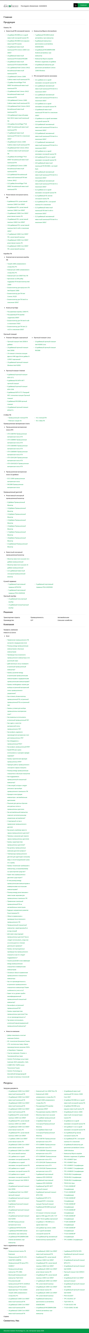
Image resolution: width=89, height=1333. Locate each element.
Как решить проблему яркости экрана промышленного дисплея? (18, 831)
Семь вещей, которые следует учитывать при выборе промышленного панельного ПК (17, 788)
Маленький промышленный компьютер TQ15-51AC (17, 1276)
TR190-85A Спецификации (72, 1180)
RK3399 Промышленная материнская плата (15, 486)
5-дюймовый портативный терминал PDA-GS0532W (44, 586)
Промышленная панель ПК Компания (17, 1252)
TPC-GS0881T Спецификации (73, 1168)
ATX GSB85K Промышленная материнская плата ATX (45, 1146)
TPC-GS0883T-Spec (70, 1159)
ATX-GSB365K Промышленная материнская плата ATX (17, 447)
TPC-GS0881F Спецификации (73, 1165)
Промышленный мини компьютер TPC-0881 (15, 1270)
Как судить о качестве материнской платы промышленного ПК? (14, 726)
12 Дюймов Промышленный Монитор (16, 515)
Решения (8, 612)
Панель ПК (7, 27)
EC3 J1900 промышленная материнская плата (16, 480)
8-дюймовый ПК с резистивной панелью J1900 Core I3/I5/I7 (17, 203)
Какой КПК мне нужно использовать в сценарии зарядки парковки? (18, 753)
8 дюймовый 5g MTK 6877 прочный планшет (44, 1187)
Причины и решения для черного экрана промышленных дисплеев (18, 837)
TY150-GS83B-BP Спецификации (69, 1199)
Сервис (6, 1316)
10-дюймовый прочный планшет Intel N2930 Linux (45, 343)
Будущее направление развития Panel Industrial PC (17, 912)
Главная (83, 5)
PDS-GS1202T (68, 1295)
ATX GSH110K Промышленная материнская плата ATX (46, 1164)
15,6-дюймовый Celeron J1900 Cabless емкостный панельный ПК (18, 102)
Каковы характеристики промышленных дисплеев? (16, 843)
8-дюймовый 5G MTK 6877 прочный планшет (16, 382)
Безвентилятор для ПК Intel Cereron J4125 (16, 295)
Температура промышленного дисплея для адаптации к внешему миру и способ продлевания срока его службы (18, 858)
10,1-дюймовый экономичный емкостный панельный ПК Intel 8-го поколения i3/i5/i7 (46, 89)
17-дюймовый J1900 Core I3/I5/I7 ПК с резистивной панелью (17, 235)
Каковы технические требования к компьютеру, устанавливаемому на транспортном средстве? (18, 868)
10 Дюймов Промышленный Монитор (16, 510)
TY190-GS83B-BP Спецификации (69, 1229)
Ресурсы (8, 1083)
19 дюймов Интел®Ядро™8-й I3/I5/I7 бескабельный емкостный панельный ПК (17, 159)
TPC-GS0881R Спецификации (74, 1171)
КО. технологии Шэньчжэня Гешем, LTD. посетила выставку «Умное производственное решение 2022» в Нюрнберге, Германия (18, 1046)
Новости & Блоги (10, 632)
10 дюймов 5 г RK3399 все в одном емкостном (45, 1223)
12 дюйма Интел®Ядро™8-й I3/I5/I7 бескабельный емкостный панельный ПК (17, 85)
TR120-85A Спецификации (72, 1174)
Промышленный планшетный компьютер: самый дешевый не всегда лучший (17, 928)
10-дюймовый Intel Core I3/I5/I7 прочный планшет (18, 1193)
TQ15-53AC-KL (69, 1301)
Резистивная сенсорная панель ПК (17, 196)
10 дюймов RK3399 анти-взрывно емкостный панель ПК (74, 1107)
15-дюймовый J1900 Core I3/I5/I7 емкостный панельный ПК (18, 1098)
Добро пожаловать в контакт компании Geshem (16, 1037)
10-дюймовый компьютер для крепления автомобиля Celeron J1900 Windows (45, 67)
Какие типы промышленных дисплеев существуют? (16, 876)
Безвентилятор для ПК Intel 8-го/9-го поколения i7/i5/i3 (18, 322)
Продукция (9, 22)
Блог (8, 636)
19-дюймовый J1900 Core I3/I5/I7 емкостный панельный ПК (18, 1104)
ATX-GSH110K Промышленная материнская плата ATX (17, 459)
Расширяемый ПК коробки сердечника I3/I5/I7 (15, 316)
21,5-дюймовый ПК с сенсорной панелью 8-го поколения (45, 203)
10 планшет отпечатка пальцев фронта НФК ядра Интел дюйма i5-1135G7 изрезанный (18, 356)
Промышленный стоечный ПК (18, 418)
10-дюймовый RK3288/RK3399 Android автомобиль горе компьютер (45, 53)
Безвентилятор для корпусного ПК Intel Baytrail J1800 (18, 289)
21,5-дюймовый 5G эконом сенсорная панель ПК (43, 197)
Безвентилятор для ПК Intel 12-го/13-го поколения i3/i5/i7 (17, 328)
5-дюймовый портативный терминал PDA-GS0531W (16, 591)
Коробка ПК (8, 254)
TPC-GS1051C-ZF (70, 1298)
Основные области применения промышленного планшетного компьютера (17, 975)
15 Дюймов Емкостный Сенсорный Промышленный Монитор (45, 1124)
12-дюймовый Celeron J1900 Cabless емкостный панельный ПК (18, 78)
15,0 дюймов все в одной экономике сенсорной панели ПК (45, 105)
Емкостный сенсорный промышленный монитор (15, 553)
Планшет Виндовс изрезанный (17, 337)
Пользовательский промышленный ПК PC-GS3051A (19, 1282)
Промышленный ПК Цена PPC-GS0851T (18, 1264)
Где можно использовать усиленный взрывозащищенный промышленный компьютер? (17, 1023)
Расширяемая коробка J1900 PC (18, 311)
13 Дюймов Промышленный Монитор (16, 521)
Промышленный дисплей (13, 492)
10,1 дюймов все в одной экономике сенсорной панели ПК (45, 81)
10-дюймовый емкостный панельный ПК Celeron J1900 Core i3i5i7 (73, 1094)
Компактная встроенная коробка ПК (17, 258)
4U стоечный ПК (41, 418)
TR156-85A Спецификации (72, 1177)
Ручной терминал (10, 581)
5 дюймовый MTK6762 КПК (17, 1228)
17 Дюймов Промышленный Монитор (16, 533)
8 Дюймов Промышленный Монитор (16, 504)
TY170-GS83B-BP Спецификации (69, 1211)
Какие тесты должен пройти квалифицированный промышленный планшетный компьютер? (16, 998)
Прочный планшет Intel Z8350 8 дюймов (17, 343)
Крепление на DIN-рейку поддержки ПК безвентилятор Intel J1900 (18, 281)
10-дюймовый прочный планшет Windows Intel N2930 (17, 364)
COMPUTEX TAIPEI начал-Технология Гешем (16, 1066)
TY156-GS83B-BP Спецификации (69, 1205)
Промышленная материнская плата (17, 424)
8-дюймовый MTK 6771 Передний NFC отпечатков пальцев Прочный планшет (18, 395)
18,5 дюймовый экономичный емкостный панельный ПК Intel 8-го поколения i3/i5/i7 (46, 175)
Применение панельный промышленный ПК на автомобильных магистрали (16, 904)
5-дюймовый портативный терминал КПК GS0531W (44, 1176)
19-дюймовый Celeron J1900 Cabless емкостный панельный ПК (18, 143)
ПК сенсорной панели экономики (45, 76)
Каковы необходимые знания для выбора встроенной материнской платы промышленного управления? (18, 689)
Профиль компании (11, 630)
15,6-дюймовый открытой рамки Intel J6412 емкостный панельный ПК (18, 118)
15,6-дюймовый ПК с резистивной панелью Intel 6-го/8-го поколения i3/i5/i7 (18, 228)
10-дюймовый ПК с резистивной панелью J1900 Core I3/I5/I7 (17, 209)
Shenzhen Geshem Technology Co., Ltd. (16, 1331)
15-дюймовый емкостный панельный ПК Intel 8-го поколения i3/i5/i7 (46, 112)
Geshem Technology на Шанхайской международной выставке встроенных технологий (18, 1074)
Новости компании (12, 1031)
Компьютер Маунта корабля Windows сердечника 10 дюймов (45, 60)
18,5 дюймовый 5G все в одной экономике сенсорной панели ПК (45, 158)
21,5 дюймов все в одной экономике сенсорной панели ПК (45, 191)
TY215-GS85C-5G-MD (71, 1307)
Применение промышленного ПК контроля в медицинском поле (18, 641)
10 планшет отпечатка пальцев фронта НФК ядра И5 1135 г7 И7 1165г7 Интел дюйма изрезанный (47, 1216)
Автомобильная (63, 617)
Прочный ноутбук (10, 596)
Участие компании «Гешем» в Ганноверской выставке (17, 1054)
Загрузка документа (11, 1088)
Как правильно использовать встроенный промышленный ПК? (18, 718)
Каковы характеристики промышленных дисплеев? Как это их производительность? (17, 1014)
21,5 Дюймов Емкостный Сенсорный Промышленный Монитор (45, 1132)
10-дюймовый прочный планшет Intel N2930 (18, 1199)
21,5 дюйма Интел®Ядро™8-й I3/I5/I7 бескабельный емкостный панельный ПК (17, 186)
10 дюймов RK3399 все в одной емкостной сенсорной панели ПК (18, 36)
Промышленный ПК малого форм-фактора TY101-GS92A (17, 1288)
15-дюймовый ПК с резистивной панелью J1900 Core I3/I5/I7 (17, 221)
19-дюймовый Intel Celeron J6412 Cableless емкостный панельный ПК (18, 151)
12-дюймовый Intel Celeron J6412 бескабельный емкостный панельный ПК (18, 94)
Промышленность (37, 617)
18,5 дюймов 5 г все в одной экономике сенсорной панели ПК (74, 1128)
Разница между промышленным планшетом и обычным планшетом (18, 772)
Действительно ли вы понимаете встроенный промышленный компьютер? (18, 666)
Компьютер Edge (12, 308)
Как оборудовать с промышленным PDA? (14, 742)
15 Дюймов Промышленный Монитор (16, 527)
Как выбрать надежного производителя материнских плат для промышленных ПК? (18, 735)
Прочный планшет (10, 334)
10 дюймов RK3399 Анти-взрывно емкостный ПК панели (18, 42)
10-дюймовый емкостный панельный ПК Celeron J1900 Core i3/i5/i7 (18, 50)
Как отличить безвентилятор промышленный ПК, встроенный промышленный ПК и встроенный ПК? (18, 701)
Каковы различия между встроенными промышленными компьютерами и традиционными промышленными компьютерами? (18, 677)
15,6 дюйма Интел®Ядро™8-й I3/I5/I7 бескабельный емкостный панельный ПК (17, 127)
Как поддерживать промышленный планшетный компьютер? (16, 779)
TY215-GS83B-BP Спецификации (69, 1235)
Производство (9, 620)
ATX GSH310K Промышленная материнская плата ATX (46, 1170)
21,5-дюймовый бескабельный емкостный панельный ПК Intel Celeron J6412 (17, 177)
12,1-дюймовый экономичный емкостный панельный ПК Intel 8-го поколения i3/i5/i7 (46, 97)
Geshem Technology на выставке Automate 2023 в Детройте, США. (18, 1060)
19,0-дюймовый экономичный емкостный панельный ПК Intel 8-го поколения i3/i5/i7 (46, 184)
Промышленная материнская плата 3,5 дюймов (16, 473)
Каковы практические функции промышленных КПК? (17, 760)
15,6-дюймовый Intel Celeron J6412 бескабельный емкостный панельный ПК (18, 109)
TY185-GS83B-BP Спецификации (69, 1217)
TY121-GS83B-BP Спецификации (69, 1193)
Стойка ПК (7, 415)
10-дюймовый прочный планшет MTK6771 (17, 409)
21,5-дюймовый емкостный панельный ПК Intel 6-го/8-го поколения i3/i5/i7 (44, 210)
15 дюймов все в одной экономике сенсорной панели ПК (46, 120)
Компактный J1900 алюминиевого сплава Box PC (18, 271)
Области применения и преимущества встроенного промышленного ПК (16, 919)
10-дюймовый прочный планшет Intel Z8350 (17, 349)
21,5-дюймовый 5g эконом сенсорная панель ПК (72, 1134)
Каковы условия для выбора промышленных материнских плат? (16, 711)
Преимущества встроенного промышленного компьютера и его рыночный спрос (18, 658)
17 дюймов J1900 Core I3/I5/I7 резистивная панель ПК (17, 1140)
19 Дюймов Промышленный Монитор (16, 539)
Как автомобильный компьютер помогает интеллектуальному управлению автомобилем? (17, 815)
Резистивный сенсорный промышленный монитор (15, 497)
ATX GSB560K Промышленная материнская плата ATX (46, 1158)
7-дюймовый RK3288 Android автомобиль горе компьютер (44, 36)
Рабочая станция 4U (15, 420)
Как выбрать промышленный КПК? (18, 747)
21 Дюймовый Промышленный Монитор (17, 545)
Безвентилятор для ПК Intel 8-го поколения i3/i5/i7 (17, 301)
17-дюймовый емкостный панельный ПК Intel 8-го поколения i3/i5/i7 (18, 136)
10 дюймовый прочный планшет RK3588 (45, 349)
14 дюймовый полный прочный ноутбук (18, 606)
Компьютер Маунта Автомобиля (45, 31)
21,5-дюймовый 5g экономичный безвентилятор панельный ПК (46, 1238)
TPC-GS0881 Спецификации (73, 1239)
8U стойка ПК (40, 420)
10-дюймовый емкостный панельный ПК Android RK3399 (17, 63)
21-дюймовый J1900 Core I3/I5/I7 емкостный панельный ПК (18, 1110)
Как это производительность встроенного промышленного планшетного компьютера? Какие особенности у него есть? (18, 986)
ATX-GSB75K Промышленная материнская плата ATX (17, 435)
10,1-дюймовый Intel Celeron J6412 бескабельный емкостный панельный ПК (18, 70)
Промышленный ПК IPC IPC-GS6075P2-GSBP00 (17, 1258)
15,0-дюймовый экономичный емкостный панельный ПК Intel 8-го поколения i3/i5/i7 (46, 127)
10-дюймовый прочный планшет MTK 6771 (18, 1211)
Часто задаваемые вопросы (14, 1245)
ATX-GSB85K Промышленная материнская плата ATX (17, 441)
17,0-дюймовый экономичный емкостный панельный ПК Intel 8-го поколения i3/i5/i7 (46, 145)
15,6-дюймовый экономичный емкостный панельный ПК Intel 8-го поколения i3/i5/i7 (46, 136)
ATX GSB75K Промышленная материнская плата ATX (45, 1140)
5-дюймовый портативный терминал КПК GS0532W (44, 1182)
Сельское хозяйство (65, 620)
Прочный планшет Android (15, 370)
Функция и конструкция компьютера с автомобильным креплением (17, 797)
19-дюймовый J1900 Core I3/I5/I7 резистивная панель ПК (17, 241)
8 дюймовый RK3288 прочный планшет (17, 403)
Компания (9, 624)
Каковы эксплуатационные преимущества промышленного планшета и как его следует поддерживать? (17, 953)
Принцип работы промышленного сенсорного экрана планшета (18, 766)
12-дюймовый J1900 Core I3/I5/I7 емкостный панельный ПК (18, 1092)
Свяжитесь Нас (11, 1320)
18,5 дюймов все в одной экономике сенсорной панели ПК (45, 152)
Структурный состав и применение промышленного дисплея (16, 824)
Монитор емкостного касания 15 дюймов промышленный (17, 566)
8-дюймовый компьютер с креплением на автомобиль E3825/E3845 (44, 44)
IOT (32, 620)
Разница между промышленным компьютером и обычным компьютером (17, 649)
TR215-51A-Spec (69, 1183)
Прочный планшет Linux (42, 337)
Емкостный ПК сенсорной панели (18, 31)
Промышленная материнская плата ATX (16, 428)
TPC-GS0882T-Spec (70, 1162)
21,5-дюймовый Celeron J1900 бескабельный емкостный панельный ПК (17, 168)
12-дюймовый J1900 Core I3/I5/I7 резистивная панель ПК (17, 215)
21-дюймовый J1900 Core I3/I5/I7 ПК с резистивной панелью (17, 247)
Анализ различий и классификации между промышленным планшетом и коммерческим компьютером (18, 965)
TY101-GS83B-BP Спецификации (69, 1187)
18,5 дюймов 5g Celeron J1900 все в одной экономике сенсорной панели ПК (46, 1230)
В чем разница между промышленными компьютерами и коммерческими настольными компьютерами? (18, 885)
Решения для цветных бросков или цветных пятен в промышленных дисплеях (17, 806)
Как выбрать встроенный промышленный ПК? (15, 1007)
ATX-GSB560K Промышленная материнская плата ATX (17, 453)
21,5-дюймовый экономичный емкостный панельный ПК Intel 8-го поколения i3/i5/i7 (46, 219)
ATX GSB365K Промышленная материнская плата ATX (46, 1152)
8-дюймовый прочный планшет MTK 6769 (17, 388)
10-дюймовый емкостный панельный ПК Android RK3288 (17, 57)
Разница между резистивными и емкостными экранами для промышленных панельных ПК (17, 895)
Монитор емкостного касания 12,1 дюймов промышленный (18, 560)
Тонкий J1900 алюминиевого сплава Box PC (16, 265)
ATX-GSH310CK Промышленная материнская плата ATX (18, 465)
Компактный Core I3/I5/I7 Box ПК (17, 275)
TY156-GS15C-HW (70, 1304)
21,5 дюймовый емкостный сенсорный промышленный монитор (16, 573)
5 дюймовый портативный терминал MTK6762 (16, 586)
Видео (6, 1248)
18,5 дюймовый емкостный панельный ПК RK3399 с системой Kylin (46, 166)
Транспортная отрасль (12, 617)
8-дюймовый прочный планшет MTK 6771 (17, 376)
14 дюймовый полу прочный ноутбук (17, 600)
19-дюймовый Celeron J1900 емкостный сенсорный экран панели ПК (73, 1115)
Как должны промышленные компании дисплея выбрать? (16, 849)
